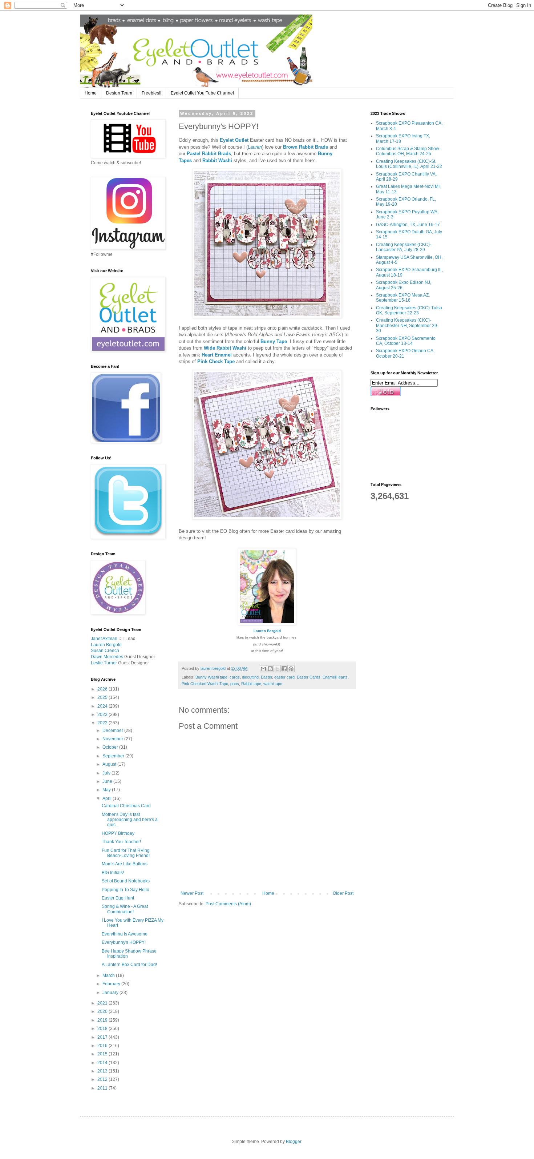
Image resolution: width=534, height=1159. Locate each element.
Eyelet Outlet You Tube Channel (202, 93)
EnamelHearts (335, 677)
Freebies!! (151, 93)
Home (91, 93)
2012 (103, 1079)
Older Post (343, 893)
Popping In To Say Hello (125, 889)
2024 (103, 706)
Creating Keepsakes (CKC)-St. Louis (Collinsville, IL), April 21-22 (409, 164)
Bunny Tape (273, 341)
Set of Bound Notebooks (126, 881)
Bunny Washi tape (211, 677)
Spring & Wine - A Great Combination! (125, 909)
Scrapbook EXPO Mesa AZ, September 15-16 (403, 298)
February (111, 983)
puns (234, 683)
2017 (103, 1037)
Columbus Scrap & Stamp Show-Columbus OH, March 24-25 (408, 151)
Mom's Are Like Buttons (124, 863)
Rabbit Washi (217, 160)
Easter (266, 677)
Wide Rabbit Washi (225, 348)
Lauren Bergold (267, 631)
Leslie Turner (104, 662)
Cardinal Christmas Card (126, 805)
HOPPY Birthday (118, 833)
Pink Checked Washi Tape (205, 683)
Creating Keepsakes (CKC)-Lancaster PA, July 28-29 (403, 247)
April (107, 798)
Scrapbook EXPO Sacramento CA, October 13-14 (406, 341)
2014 (103, 1062)
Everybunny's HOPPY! (124, 942)
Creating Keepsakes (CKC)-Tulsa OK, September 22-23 (409, 310)
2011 (103, 1088)
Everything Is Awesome (124, 934)
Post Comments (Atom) (228, 903)
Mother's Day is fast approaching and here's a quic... (130, 820)
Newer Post (192, 893)
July (107, 773)
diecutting (250, 677)
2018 (103, 1028)
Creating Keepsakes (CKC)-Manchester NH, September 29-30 (407, 325)
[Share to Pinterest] (291, 668)
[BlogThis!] (270, 668)
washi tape (272, 683)
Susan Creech (105, 650)
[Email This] (263, 668)
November (113, 738)
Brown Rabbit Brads (305, 147)
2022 (103, 722)
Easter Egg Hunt (118, 898)
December (113, 730)
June (107, 781)
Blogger (293, 1141)
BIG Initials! (113, 872)
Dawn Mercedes (107, 656)
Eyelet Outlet (234, 140)
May (107, 789)
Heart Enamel (217, 355)
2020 (103, 1011)
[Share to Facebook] (284, 668)
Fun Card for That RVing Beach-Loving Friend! (126, 853)
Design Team (119, 93)
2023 (103, 714)
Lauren (255, 147)
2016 (103, 1045)
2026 (103, 689)
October (110, 747)
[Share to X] (277, 668)
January (111, 992)
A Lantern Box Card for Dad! (129, 964)
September (113, 755)
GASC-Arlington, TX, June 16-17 (408, 224)
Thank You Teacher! (121, 841)
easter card (284, 677)
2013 (103, 1071)
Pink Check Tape (216, 361)
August (109, 764)
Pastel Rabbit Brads (209, 153)
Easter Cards (308, 677)
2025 (103, 697)
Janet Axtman (104, 638)
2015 (103, 1054)
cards (235, 677)
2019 (103, 1020)
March (109, 975)
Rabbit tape (251, 683)
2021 (103, 1003)
